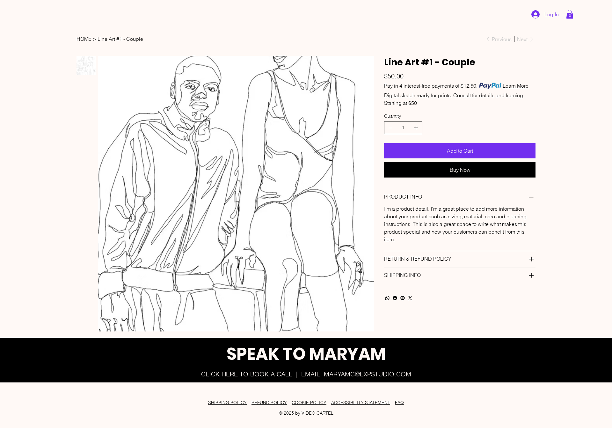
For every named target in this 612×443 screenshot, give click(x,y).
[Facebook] (395, 298)
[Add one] (416, 127)
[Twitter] (410, 298)
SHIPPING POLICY (227, 402)
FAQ (399, 402)
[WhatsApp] (387, 298)
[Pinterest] (402, 298)
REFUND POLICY (269, 402)
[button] (569, 14)
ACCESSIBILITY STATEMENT (360, 402)
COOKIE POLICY (309, 402)
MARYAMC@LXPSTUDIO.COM (367, 374)
